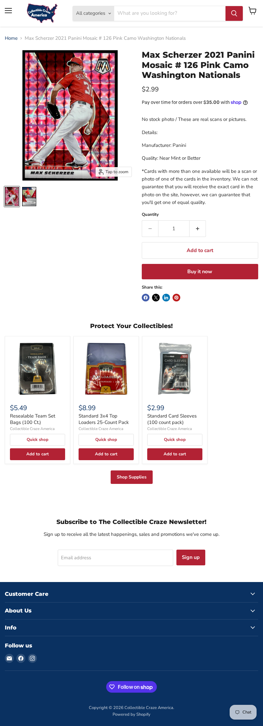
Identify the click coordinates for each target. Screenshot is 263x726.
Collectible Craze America (32, 428)
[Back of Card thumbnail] (29, 196)
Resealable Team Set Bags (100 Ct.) (32, 419)
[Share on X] (156, 297)
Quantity (150, 214)
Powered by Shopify (131, 714)
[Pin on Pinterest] (176, 297)
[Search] (234, 13)
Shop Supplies (132, 477)
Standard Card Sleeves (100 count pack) (172, 419)
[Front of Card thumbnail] (12, 196)
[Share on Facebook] (145, 297)
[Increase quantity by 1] (198, 228)
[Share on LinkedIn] (166, 297)
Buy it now (199, 271)
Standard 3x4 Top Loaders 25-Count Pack (104, 419)
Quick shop (37, 440)
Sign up (191, 557)
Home (11, 38)
